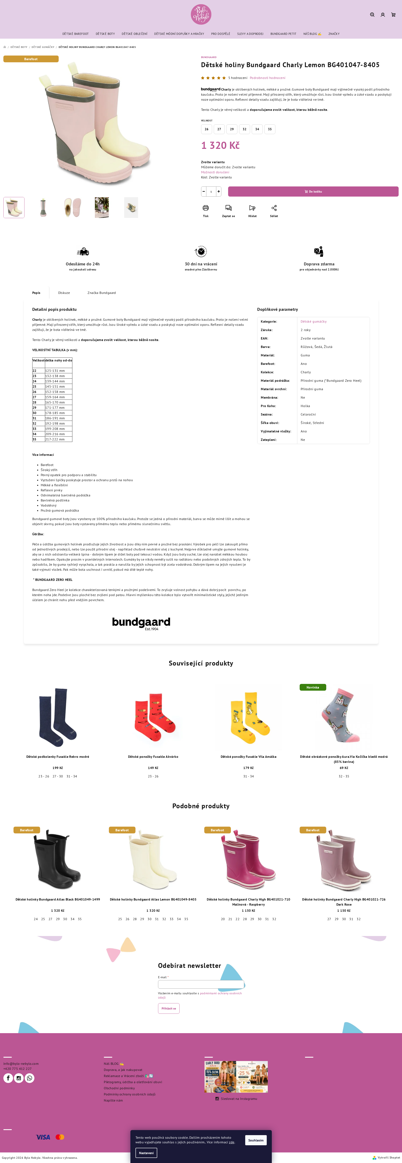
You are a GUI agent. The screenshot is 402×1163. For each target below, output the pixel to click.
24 (36, 919)
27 (219, 129)
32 (244, 129)
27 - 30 (58, 776)
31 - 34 (71, 776)
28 (135, 919)
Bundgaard (209, 57)
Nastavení (146, 1153)
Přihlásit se (169, 1008)
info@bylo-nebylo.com (21, 1063)
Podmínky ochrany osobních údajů (130, 1094)
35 (270, 129)
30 (65, 919)
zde (231, 1142)
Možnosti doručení (215, 172)
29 (232, 129)
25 (43, 919)
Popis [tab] (36, 293)
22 (238, 919)
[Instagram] (19, 1078)
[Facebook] (8, 1078)
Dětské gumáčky (313, 321)
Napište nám (113, 1100)
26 (206, 129)
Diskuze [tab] (64, 293)
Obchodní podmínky (119, 1088)
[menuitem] (75, 34)
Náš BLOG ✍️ (114, 1063)
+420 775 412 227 (17, 1069)
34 (257, 129)
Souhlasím (256, 1140)
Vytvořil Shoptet (389, 1157)
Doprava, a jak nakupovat (123, 1070)
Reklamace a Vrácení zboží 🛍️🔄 (128, 1076)
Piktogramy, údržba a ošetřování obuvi (133, 1082)
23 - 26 (43, 776)
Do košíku (315, 191)
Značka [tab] (102, 293)
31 (157, 919)
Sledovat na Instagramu (239, 1098)
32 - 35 (344, 776)
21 (230, 919)
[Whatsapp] (29, 1078)
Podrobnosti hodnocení (267, 78)
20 (223, 919)
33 (172, 919)
